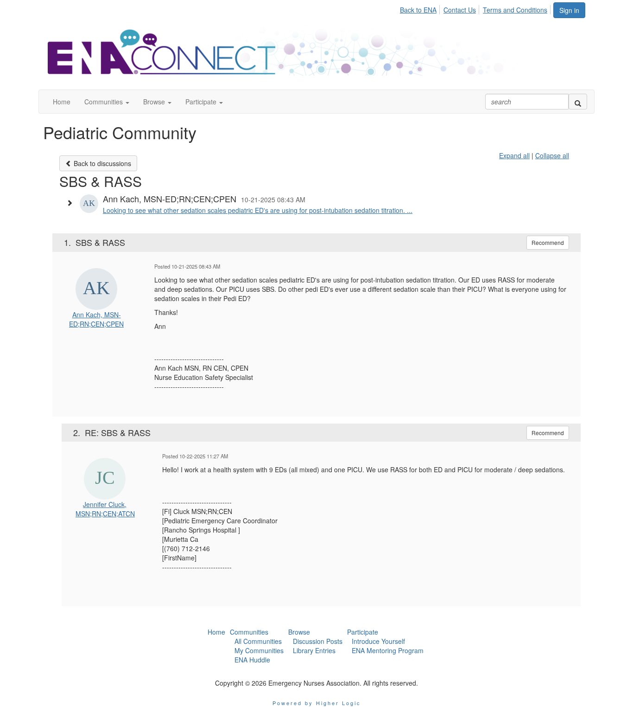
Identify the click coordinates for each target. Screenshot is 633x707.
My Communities (259, 650)
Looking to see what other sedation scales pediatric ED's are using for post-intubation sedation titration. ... (257, 210)
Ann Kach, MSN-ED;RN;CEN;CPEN (96, 319)
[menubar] (476, 8)
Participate (362, 631)
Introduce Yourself (378, 641)
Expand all (514, 155)
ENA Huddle (252, 659)
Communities (249, 631)
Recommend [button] (548, 242)
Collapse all (552, 155)
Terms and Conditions (515, 9)
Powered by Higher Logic (316, 703)
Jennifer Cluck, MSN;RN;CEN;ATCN (105, 509)
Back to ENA (418, 9)
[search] (578, 101)
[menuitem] (421, 8)
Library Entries (314, 650)
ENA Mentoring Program (388, 650)
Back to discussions (101, 163)
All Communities (258, 641)
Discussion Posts (317, 641)
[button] (106, 101)
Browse (299, 631)
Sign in (569, 10)
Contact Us (459, 9)
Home (216, 631)
